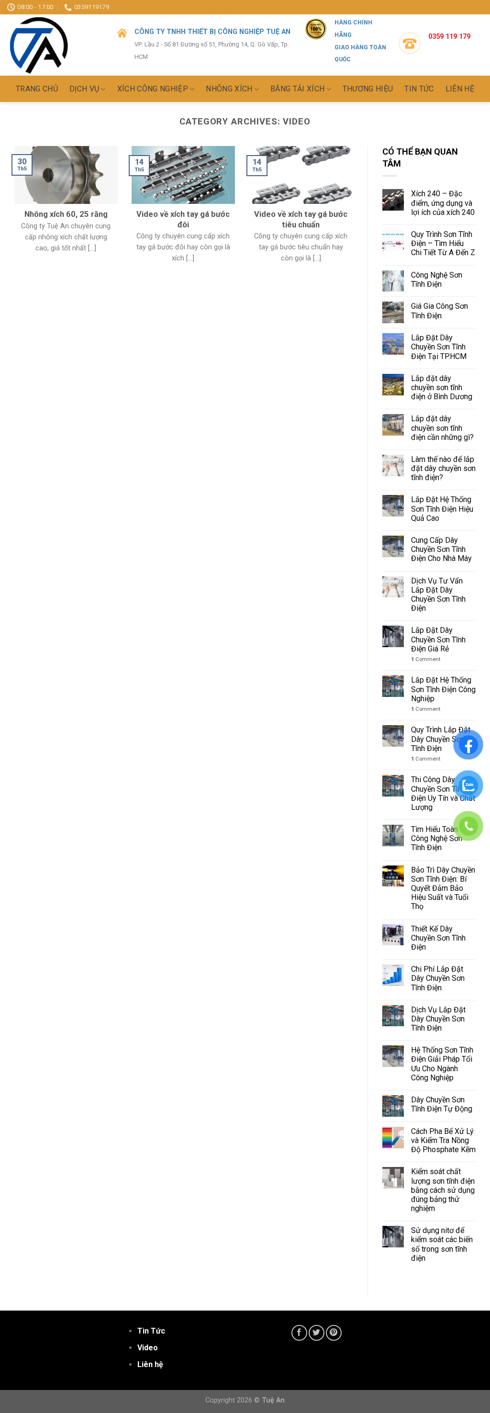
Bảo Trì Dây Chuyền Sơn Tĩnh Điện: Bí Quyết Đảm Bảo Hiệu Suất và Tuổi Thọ (443, 888)
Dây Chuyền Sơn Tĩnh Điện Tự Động (442, 1104)
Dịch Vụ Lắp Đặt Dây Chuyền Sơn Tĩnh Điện (438, 1018)
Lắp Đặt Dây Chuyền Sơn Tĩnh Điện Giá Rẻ (438, 639)
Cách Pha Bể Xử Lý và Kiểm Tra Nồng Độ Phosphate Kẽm (443, 1140)
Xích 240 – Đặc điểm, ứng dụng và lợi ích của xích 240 (443, 202)
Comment (425, 659)
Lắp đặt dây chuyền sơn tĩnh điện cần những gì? (442, 427)
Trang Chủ (37, 89)
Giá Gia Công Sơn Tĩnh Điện (439, 311)
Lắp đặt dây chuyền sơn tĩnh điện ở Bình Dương (441, 387)
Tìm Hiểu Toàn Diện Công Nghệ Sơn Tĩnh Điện (443, 838)
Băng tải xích (297, 89)
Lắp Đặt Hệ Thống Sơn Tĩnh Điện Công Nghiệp (443, 689)
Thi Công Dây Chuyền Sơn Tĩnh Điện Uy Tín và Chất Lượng (443, 793)
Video (147, 1347)
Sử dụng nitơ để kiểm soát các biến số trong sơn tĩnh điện (442, 1244)
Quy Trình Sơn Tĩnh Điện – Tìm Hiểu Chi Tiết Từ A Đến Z (443, 243)
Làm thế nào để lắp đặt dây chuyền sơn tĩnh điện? (443, 468)
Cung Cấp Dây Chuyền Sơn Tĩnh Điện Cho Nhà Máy (441, 549)
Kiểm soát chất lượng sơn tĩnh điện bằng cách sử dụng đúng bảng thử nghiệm (443, 1190)
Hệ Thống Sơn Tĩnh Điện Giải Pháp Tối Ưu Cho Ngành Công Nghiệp (442, 1063)
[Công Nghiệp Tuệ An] (55, 45)
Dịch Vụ (84, 89)
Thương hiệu (368, 89)
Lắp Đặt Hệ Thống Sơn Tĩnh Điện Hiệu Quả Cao (442, 508)
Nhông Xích (229, 89)
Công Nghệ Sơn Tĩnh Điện (436, 279)
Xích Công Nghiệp (152, 89)
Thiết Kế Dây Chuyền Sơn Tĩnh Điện (438, 938)
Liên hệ (459, 89)
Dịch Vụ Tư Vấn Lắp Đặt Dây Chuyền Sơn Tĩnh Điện (438, 594)
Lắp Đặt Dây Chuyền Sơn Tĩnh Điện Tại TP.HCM (439, 346)
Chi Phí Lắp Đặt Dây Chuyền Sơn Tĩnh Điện (438, 978)
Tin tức (419, 89)
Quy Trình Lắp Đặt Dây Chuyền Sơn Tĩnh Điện (440, 738)
